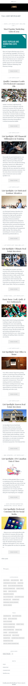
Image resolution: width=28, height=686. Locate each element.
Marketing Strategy (18, 637)
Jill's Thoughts (8, 596)
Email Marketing (9, 629)
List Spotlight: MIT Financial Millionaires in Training (14, 137)
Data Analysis (12, 618)
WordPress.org (6, 673)
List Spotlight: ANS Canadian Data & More (14, 459)
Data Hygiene (8, 621)
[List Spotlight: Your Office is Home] (14, 369)
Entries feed (5, 667)
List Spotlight (13, 24)
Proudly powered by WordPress (10, 683)
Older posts (4, 558)
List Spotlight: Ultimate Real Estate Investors (14, 249)
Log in (4, 664)
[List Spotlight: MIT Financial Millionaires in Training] (14, 153)
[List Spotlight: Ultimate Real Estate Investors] (14, 266)
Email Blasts (12, 591)
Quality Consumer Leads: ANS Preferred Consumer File (14, 84)
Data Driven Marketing (14, 504)
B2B (21, 580)
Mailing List (19, 245)
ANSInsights (7, 615)
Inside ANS (18, 629)
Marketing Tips (8, 640)
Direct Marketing (9, 626)
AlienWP (14, 684)
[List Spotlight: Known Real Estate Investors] (14, 421)
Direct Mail (8, 295)
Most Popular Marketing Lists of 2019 (14, 30)
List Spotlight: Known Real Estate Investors (14, 405)
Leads (5, 632)
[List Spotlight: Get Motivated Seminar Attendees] (14, 208)
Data (6, 24)
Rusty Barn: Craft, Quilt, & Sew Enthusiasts (14, 300)
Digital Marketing (9, 588)
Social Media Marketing (11, 643)
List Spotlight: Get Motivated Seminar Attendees (14, 191)
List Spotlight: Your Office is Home (14, 353)
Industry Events (9, 594)
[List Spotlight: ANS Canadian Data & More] (14, 476)
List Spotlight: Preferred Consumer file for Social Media (14, 511)
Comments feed (6, 670)
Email (5, 591)
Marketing (8, 505)
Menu (14, 1)
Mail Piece (16, 635)
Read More (15, 71)
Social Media (17, 505)
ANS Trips (6, 580)
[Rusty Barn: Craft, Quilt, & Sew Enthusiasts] (14, 316)
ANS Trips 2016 (16, 615)
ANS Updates (8, 455)
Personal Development (11, 602)
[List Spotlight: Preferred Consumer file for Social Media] (14, 529)
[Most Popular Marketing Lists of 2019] (14, 48)
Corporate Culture (10, 583)
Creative (20, 583)
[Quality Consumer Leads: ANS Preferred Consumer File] (14, 101)
